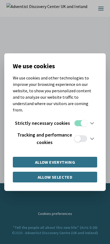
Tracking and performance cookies (44, 138)
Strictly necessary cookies (42, 123)
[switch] (80, 123)
